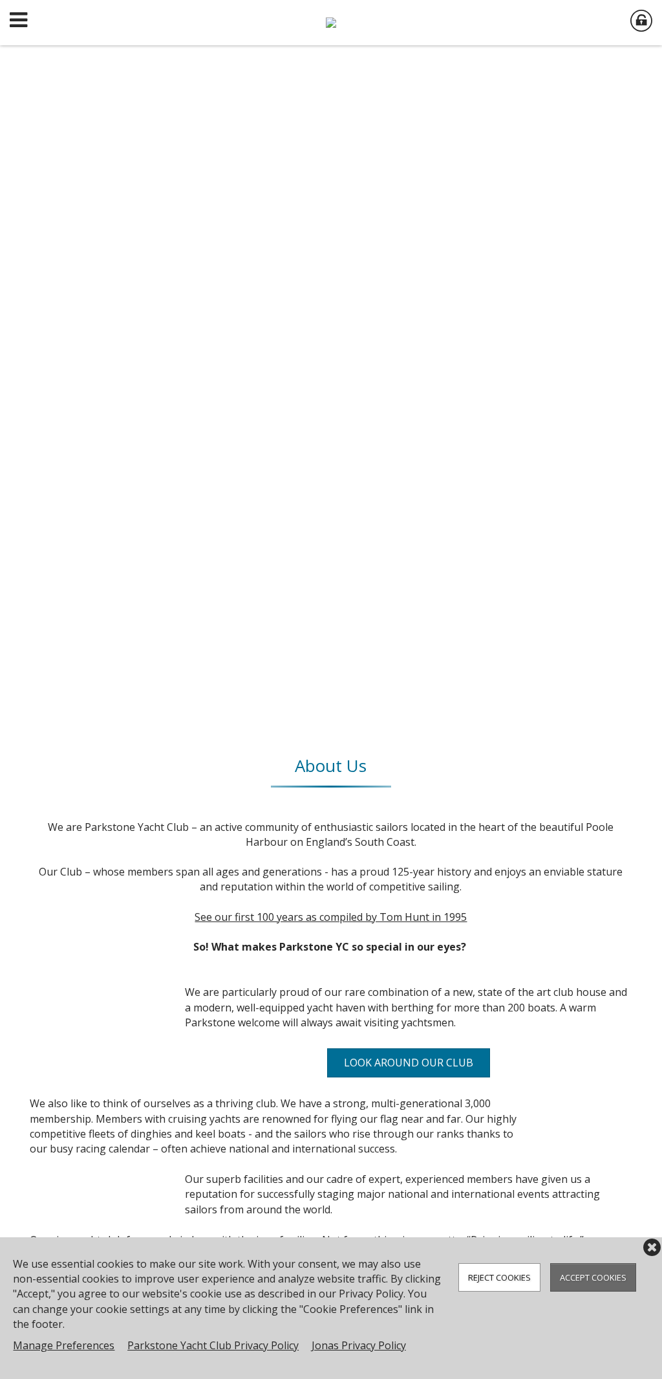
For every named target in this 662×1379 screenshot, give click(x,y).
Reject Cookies (499, 1277)
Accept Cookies (593, 1277)
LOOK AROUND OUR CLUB (408, 1062)
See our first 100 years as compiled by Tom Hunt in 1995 (331, 917)
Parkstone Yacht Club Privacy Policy (213, 1345)
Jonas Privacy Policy (359, 1345)
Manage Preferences (63, 1345)
